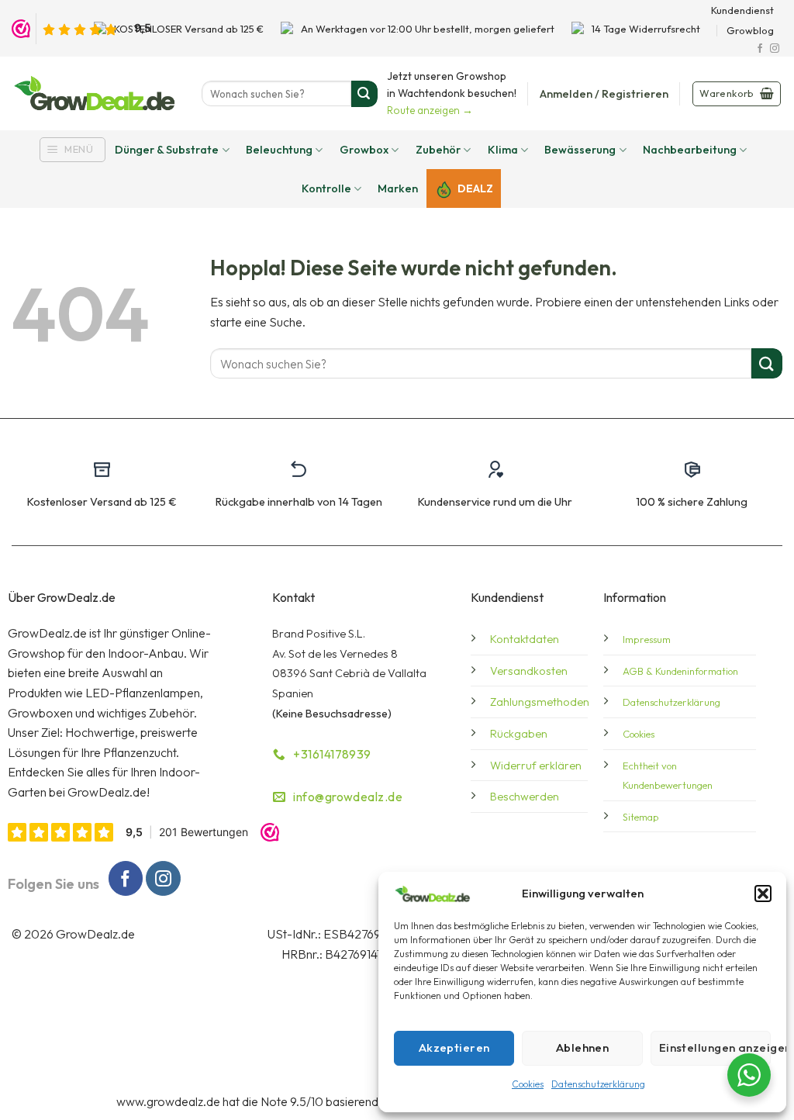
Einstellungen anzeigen (715, 1047)
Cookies (528, 1084)
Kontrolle (326, 188)
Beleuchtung (279, 150)
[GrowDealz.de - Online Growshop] (95, 93)
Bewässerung (580, 150)
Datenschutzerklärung (598, 1084)
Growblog (750, 30)
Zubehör (438, 150)
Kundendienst (742, 10)
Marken (398, 188)
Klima (503, 150)
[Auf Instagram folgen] (774, 48)
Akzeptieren (454, 1047)
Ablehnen (582, 1047)
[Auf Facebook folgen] (760, 48)
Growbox (364, 150)
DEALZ (475, 188)
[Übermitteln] (364, 94)
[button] (763, 893)
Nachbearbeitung (690, 150)
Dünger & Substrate (167, 150)
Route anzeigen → (430, 110)
